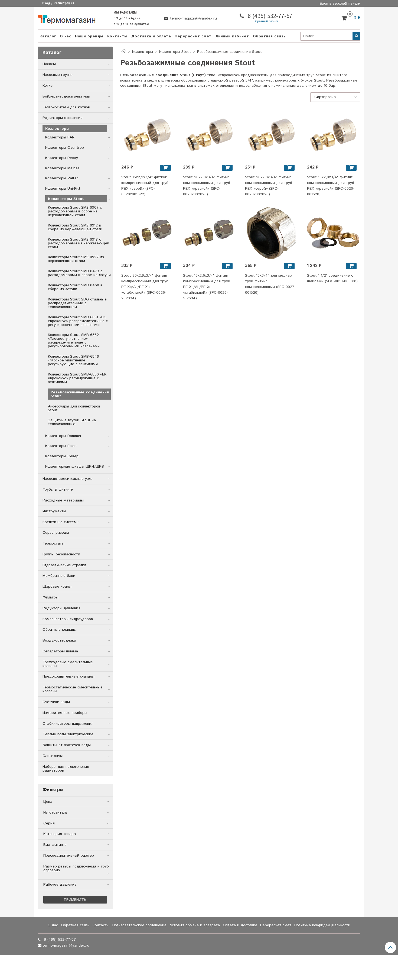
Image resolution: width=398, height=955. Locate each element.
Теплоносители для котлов (66, 107)
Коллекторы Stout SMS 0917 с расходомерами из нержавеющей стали (78, 243)
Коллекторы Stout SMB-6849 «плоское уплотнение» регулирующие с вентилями (73, 360)
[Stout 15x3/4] (271, 233)
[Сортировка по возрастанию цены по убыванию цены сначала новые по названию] (335, 97)
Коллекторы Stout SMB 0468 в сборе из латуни (75, 287)
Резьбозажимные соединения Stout (80, 394)
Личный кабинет (232, 36)
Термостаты (53, 543)
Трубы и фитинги (58, 489)
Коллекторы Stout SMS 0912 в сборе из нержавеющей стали (75, 227)
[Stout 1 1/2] (333, 233)
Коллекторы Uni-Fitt (62, 188)
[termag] (67, 18)
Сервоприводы (56, 532)
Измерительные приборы (65, 713)
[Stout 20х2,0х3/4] (209, 134)
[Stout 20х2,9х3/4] (147, 233)
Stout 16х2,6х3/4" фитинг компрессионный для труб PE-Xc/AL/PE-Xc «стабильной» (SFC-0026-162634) (206, 287)
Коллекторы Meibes (62, 168)
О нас (65, 36)
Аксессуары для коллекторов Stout (74, 408)
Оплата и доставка (240, 925)
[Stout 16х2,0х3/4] (333, 134)
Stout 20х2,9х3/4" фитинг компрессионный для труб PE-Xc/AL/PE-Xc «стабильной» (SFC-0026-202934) (144, 287)
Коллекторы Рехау (61, 158)
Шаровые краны (57, 586)
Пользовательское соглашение (139, 925)
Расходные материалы (63, 500)
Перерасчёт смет (193, 36)
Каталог (48, 36)
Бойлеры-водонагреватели (66, 96)
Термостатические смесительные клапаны (73, 689)
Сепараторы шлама (60, 651)
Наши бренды (89, 36)
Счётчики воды (56, 702)
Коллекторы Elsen (61, 446)
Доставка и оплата (151, 36)
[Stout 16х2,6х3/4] (209, 233)
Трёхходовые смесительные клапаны (68, 664)
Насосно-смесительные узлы (68, 478)
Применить (75, 899)
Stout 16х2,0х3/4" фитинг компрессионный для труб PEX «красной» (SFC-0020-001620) (330, 185)
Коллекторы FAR (59, 137)
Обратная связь (269, 36)
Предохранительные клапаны (68, 676)
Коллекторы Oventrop (64, 147)
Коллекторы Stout (175, 51)
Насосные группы (58, 74)
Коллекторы (142, 51)
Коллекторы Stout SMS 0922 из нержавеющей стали (76, 259)
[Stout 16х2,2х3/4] (147, 134)
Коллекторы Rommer (63, 436)
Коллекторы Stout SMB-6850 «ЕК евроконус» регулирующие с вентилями (77, 378)
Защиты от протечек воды (67, 745)
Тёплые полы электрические (68, 734)
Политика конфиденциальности (322, 925)
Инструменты (54, 511)
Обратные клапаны (60, 629)
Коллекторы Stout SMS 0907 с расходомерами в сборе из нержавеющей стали (75, 211)
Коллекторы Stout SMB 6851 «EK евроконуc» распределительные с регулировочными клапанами (78, 321)
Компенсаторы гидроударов (68, 619)
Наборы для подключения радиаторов (66, 768)
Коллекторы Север (62, 456)
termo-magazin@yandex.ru (193, 18)
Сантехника (53, 756)
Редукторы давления (61, 608)
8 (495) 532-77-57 (269, 16)
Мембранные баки (59, 575)
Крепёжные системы (61, 522)
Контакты (117, 36)
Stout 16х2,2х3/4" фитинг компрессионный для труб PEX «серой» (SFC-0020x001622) (144, 185)
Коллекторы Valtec (62, 178)
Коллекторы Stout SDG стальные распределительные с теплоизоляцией (77, 303)
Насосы (49, 64)
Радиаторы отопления (63, 118)
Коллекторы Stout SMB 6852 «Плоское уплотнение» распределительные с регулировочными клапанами (74, 340)
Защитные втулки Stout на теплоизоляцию (72, 422)
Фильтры (50, 597)
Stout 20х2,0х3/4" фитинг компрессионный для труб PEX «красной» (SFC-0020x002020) (206, 185)
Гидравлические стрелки (64, 565)
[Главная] (123, 51)
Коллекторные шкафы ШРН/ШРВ (74, 466)
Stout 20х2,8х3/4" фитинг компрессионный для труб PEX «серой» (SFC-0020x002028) (268, 185)
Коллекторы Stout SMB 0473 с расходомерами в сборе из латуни (79, 273)
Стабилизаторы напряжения (68, 723)
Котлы (48, 85)
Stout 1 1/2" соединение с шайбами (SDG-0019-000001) (332, 278)
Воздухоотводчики (59, 640)
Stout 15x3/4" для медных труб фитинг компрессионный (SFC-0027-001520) (270, 284)
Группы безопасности (61, 554)
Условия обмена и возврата (195, 925)
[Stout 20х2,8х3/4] (271, 134)
